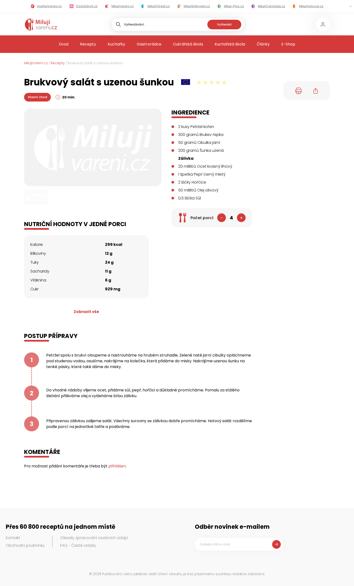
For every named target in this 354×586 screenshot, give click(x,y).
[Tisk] (298, 90)
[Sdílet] (315, 90)
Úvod (63, 44)
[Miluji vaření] (41, 25)
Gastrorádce (149, 44)
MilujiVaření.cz (36, 63)
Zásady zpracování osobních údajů (94, 538)
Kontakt (13, 538)
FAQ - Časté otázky (78, 545)
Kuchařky (116, 44)
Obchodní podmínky (25, 545)
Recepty (88, 44)
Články (263, 44)
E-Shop (288, 44)
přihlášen (117, 466)
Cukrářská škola (188, 44)
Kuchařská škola (230, 44)
